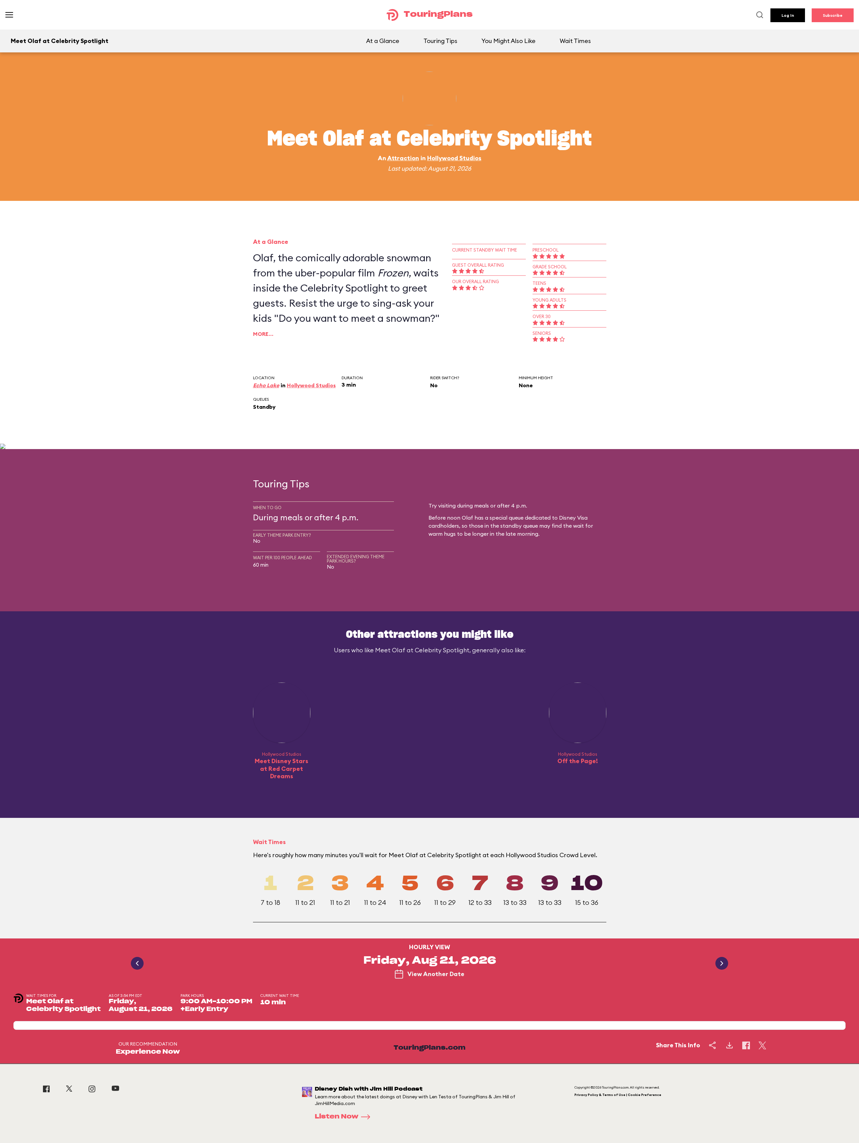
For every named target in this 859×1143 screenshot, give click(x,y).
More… (263, 334)
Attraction (403, 158)
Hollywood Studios (454, 158)
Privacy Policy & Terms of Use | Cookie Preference (617, 1095)
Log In (787, 15)
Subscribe (833, 15)
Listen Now (336, 1117)
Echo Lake (266, 385)
